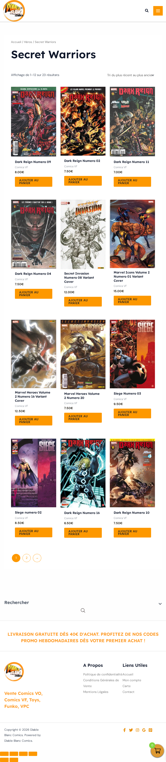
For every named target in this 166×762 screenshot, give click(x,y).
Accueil (16, 42)
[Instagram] (137, 730)
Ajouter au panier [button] (28, 182)
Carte (127, 686)
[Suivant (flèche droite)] (14, 760)
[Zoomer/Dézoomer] (4, 754)
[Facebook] (124, 730)
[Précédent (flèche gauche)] (4, 760)
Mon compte (132, 680)
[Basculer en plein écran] (14, 754)
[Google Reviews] (144, 730)
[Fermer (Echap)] (33, 754)
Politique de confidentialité (102, 674)
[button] (147, 11)
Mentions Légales (95, 692)
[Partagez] (23, 754)
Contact (128, 692)
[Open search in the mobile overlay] (83, 610)
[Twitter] (131, 730)
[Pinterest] (150, 730)
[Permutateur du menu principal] (158, 11)
